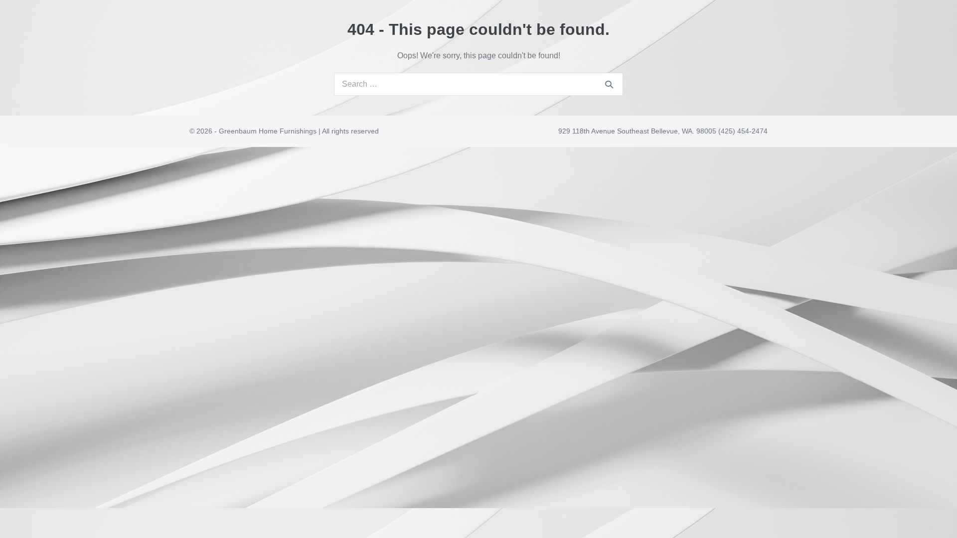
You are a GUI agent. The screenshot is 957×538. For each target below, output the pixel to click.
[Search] (609, 84)
